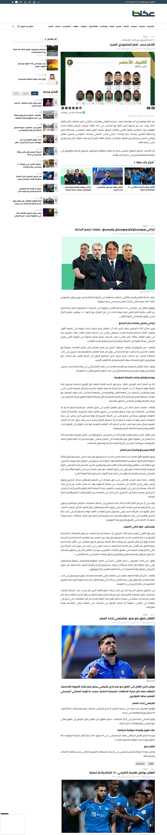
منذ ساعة (42, 69)
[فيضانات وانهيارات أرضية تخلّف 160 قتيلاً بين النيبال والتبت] (52, 50)
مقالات (75, 26)
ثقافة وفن (93, 26)
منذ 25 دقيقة (41, 55)
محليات (142, 26)
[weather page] (29, 2)
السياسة (38, 198)
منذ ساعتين (42, 83)
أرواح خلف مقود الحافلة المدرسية (32, 79)
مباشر (57, 26)
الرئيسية (150, 26)
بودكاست (103, 26)
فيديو (118, 26)
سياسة (134, 26)
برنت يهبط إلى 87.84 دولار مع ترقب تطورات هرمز (31, 65)
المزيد (50, 26)
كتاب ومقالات (40, 74)
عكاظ (151, 36)
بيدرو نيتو (140, 763)
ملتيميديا (67, 26)
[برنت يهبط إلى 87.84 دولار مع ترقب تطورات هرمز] (52, 64)
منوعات (84, 26)
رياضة (112, 26)
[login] (25, 2)
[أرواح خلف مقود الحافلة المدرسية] (52, 79)
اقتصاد (126, 26)
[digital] (38, 2)
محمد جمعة (150, 681)
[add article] (34, 2)
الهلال (150, 763)
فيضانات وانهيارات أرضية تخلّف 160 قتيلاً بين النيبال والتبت (29, 50)
